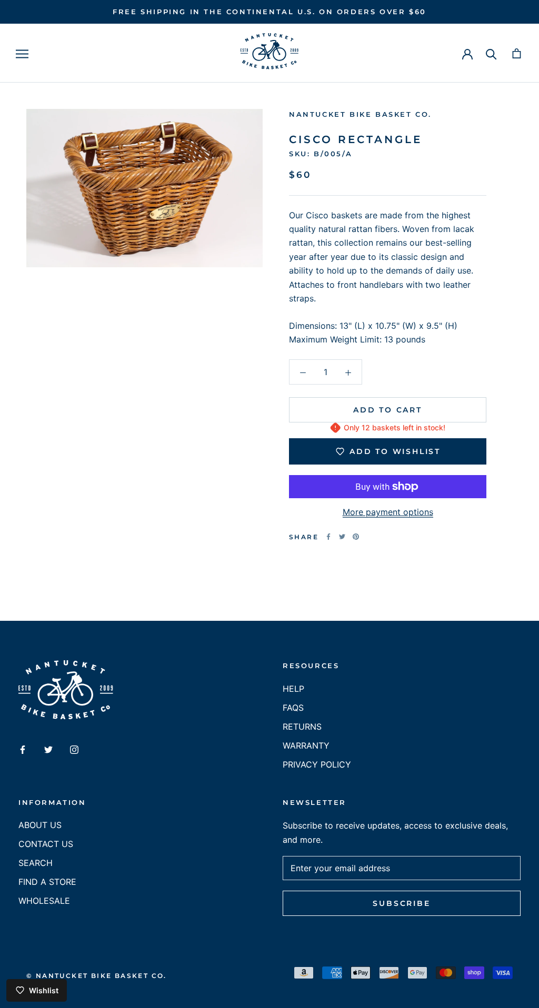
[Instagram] (74, 748)
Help (293, 688)
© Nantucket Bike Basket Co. (96, 976)
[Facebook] (328, 536)
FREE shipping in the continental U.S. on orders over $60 (269, 11)
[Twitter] (342, 536)
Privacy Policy (317, 764)
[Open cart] (516, 53)
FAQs (293, 707)
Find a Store (47, 881)
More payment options (388, 512)
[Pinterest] (356, 536)
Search (35, 863)
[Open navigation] (22, 53)
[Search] (491, 53)
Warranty (306, 745)
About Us (40, 825)
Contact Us (45, 844)
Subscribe (401, 903)
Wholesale (44, 900)
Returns (302, 726)
